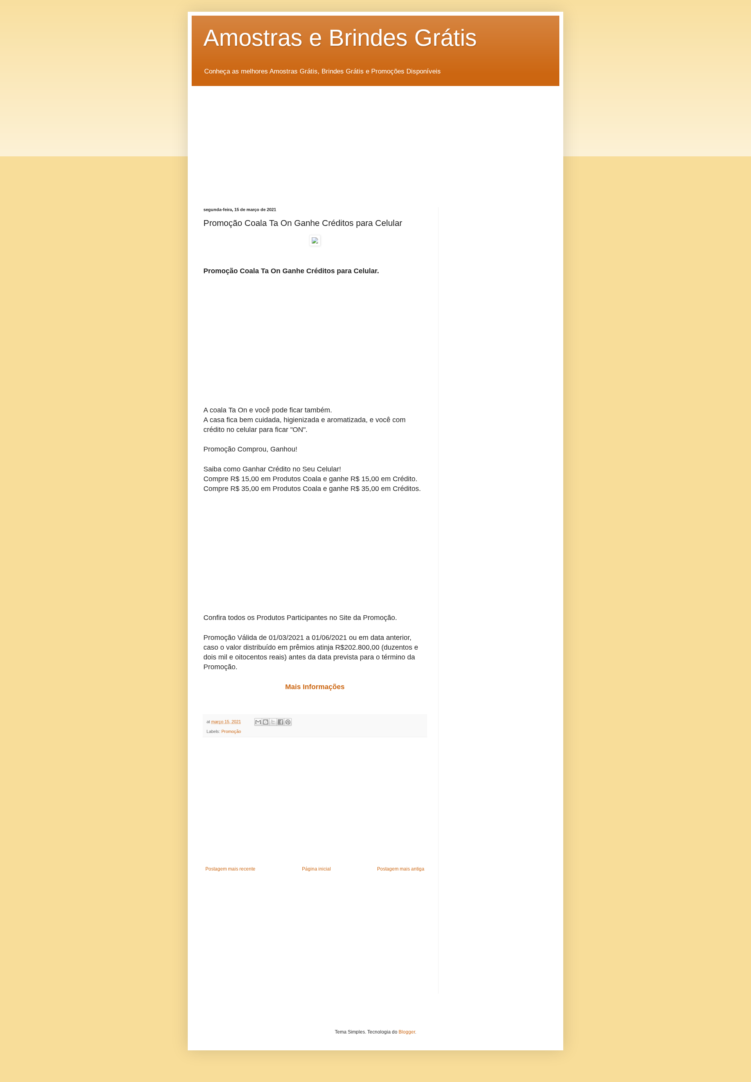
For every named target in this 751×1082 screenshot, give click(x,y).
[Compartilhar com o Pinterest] (288, 722)
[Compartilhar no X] (273, 722)
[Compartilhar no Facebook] (280, 722)
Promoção (231, 731)
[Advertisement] (375, 140)
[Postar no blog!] (265, 722)
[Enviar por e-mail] (258, 722)
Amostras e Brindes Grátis (340, 38)
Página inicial (316, 869)
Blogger (407, 1032)
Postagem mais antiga (400, 869)
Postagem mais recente (230, 869)
